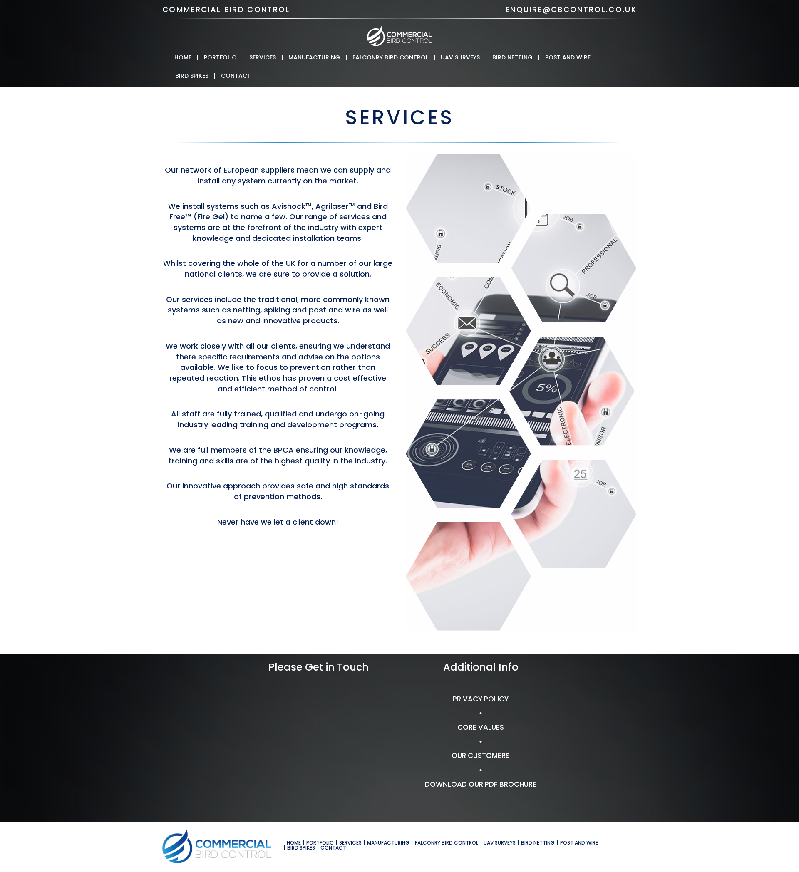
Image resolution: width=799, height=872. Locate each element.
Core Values (480, 727)
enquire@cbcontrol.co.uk (571, 9)
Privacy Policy (481, 699)
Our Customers (481, 756)
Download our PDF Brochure (480, 784)
